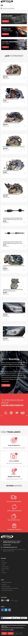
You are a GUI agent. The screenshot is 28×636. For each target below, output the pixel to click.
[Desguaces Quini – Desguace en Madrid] (7, 1)
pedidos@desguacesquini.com (10, 547)
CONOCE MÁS (6, 385)
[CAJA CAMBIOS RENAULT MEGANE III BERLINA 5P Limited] (14, 260)
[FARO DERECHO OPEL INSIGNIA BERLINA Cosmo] (14, 307)
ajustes (11, 629)
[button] (1, 416)
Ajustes (16, 633)
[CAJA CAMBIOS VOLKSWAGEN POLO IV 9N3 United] (14, 141)
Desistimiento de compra (7, 590)
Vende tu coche (5, 568)
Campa (3, 564)
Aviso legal (4, 584)
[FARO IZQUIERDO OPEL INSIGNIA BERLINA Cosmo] (14, 331)
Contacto (4, 572)
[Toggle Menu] (2, 6)
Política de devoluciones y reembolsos (10, 588)
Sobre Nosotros (5, 566)
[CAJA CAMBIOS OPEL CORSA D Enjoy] (14, 164)
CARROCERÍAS (7, 31)
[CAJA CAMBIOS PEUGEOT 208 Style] (14, 93)
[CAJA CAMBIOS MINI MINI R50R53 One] (14, 188)
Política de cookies (6, 586)
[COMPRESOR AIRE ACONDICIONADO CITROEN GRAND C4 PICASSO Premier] (14, 283)
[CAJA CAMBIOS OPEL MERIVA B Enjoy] (14, 117)
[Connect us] (2, 610)
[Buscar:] (13, 8)
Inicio (3, 560)
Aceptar (4, 633)
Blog (3, 570)
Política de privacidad (6, 582)
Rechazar (10, 633)
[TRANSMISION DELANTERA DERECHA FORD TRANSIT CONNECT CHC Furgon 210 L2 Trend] (14, 236)
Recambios (4, 562)
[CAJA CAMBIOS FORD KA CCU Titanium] (14, 69)
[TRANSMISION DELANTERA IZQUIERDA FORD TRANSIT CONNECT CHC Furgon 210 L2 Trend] (14, 212)
